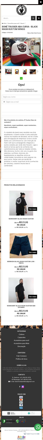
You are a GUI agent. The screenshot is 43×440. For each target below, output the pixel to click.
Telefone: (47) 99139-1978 (22, 377)
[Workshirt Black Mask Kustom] (21, 210)
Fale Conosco (21, 356)
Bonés (22, 23)
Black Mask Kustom (36, 33)
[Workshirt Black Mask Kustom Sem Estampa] (21, 298)
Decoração (21, 346)
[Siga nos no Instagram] (23, 387)
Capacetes (21, 337)
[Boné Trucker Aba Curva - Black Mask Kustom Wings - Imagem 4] (32, 71)
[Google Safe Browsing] (21, 421)
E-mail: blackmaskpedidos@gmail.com (22, 381)
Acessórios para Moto (21, 343)
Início (5, 23)
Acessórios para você (13, 23)
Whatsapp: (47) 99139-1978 (22, 379)
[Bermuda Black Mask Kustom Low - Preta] (21, 253)
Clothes (21, 334)
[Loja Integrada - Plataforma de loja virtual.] (31, 434)
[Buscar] (33, 18)
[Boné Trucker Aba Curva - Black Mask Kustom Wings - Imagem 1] (8, 71)
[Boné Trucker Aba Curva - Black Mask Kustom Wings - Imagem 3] (24, 71)
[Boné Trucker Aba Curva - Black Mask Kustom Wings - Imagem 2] (16, 71)
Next (37, 70)
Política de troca (21, 359)
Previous (5, 71)
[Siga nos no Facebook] (19, 387)
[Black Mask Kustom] (21, 10)
